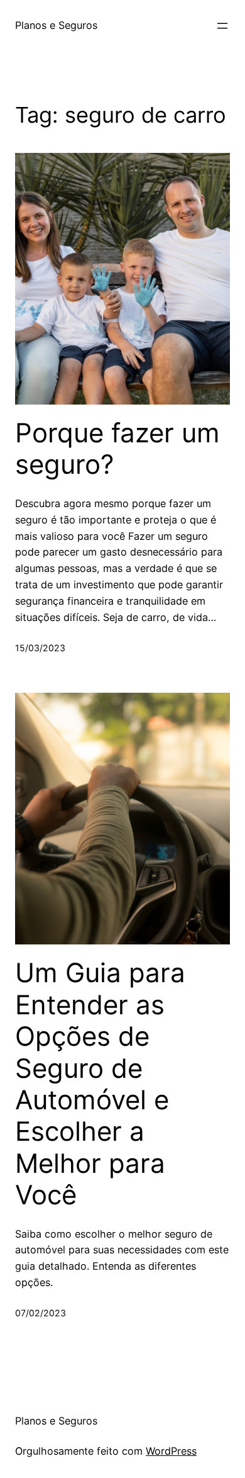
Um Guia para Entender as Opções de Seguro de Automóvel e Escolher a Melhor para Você (100, 1084)
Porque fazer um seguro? (117, 448)
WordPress (171, 1451)
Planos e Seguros (56, 25)
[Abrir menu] (222, 25)
